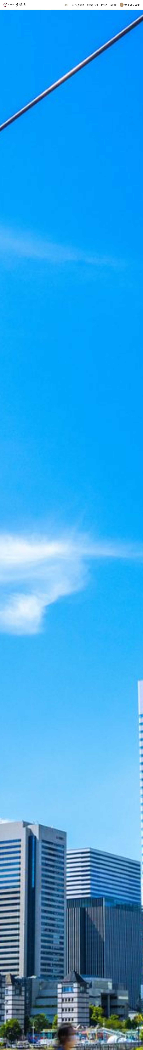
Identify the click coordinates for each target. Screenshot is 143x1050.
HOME (66, 5)
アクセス (104, 5)
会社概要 (113, 5)
